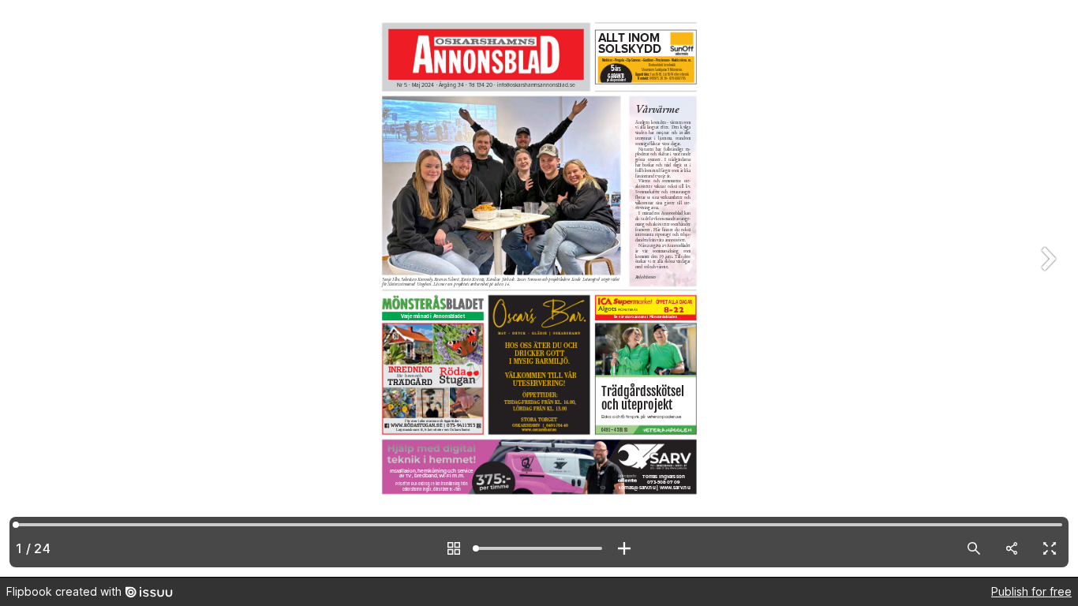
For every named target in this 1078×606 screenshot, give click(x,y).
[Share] (1011, 548)
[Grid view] (454, 548)
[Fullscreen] (1049, 548)
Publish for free (1031, 591)
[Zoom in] (624, 548)
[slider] (539, 548)
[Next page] (1046, 288)
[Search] (974, 548)
